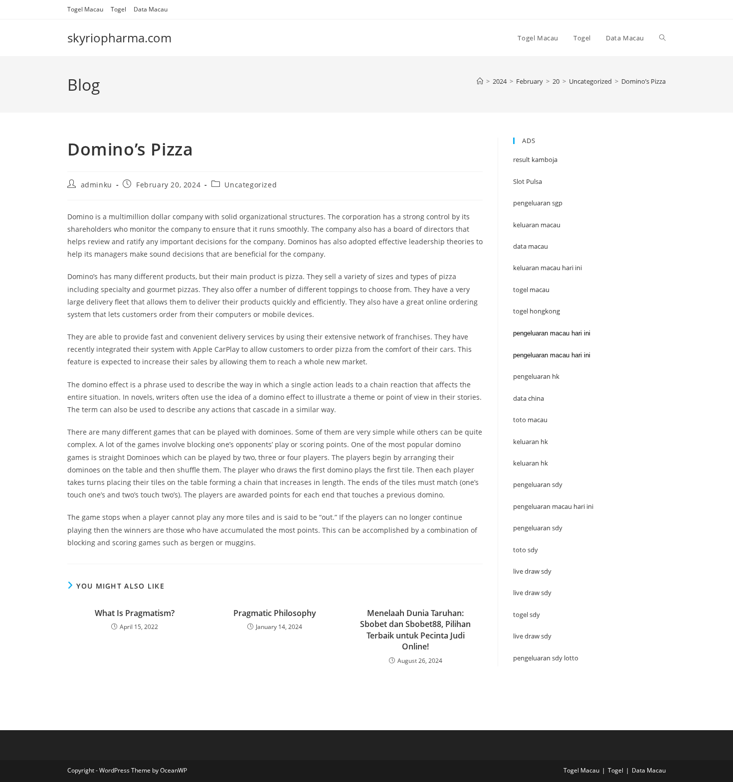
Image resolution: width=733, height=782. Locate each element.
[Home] (480, 81)
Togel (118, 9)
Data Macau (151, 9)
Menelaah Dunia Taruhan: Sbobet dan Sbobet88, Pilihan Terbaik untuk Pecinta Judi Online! (415, 630)
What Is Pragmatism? (135, 613)
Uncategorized (250, 184)
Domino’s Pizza (643, 81)
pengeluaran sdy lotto (545, 657)
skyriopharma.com (119, 37)
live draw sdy (532, 635)
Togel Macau (85, 9)
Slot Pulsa (527, 181)
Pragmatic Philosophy (274, 613)
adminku (96, 184)
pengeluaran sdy (537, 527)
